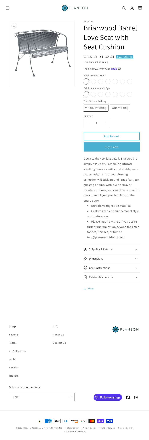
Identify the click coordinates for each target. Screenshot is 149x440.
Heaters (13, 375)
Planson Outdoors (31, 428)
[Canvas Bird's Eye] (86, 94)
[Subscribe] (70, 397)
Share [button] (91, 288)
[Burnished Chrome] (93, 81)
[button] (8, 8)
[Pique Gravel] (115, 94)
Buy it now (112, 147)
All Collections (17, 351)
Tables (13, 342)
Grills (12, 359)
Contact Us (59, 342)
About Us (58, 334)
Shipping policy (125, 428)
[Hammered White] (107, 81)
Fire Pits (14, 367)
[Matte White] (129, 81)
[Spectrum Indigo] (93, 94)
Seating (13, 334)
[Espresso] (122, 81)
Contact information (76, 431)
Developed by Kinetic (52, 427)
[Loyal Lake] (122, 94)
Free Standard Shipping (96, 61)
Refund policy (72, 428)
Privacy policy (89, 428)
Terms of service (107, 428)
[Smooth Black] (86, 81)
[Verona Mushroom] (107, 94)
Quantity (88, 115)
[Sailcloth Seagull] (129, 94)
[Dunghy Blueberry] (100, 94)
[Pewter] (100, 81)
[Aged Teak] (115, 81)
